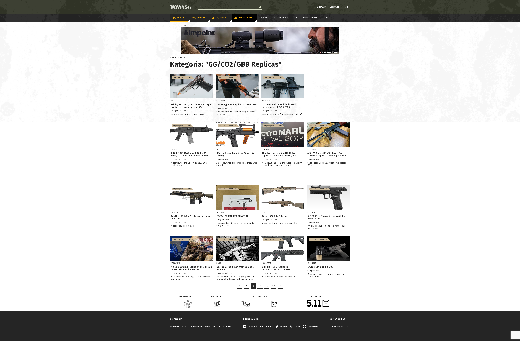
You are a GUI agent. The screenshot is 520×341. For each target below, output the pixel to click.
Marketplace (245, 18)
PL (345, 7)
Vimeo (297, 326)
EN (348, 7)
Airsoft (181, 18)
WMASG (173, 58)
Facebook (252, 326)
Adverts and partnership (203, 326)
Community (264, 18)
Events (296, 18)
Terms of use (224, 326)
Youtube (268, 326)
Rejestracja (321, 7)
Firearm (201, 18)
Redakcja (174, 326)
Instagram (312, 326)
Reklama (184, 26)
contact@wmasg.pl (339, 326)
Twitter (283, 326)
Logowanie (334, 7)
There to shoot (280, 18)
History (185, 326)
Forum (325, 18)
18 (273, 285)
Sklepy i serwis (310, 18)
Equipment (221, 18)
